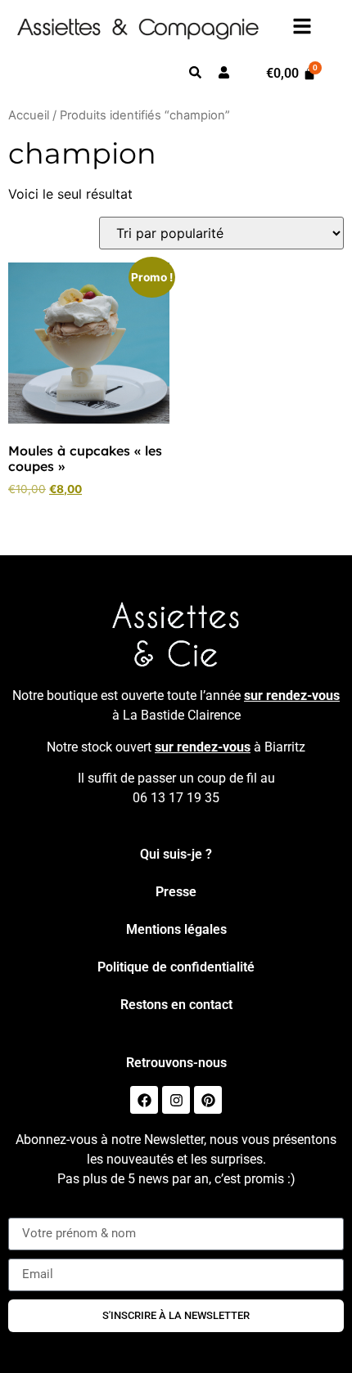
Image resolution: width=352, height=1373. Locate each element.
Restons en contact (176, 1004)
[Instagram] (176, 1100)
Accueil (28, 115)
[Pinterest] (208, 1100)
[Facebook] (144, 1100)
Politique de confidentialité (176, 967)
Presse (176, 892)
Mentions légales (176, 929)
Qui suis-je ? (176, 854)
